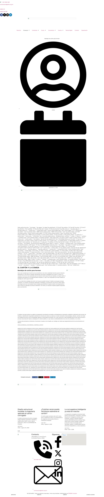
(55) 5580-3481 (6, 2)
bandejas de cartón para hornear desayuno (28, 337)
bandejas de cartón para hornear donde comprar (52, 337)
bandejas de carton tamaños (63, 369)
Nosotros (19, 30)
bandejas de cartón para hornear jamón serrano (44, 350)
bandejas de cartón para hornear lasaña (27, 354)
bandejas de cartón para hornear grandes (47, 344)
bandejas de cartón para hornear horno (69, 345)
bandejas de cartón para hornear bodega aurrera (60, 331)
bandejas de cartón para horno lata (31, 366)
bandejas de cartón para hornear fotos (49, 341)
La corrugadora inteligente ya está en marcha (75, 410)
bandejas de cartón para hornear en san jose (51, 340)
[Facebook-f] (1, 14)
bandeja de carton (22, 328)
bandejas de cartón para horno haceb (41, 360)
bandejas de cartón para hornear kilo (37, 351)
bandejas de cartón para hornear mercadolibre (69, 354)
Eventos (60, 30)
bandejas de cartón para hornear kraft (75, 351)
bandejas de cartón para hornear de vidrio (75, 335)
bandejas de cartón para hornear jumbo (66, 350)
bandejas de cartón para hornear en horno (72, 338)
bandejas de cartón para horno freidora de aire (56, 358)
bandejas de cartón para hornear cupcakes (54, 335)
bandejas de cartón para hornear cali (35, 332)
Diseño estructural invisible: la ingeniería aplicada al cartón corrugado (26, 412)
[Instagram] (7, 14)
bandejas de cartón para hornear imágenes (42, 347)
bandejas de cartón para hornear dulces (75, 337)
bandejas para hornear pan (38, 370)
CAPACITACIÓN (3, 11)
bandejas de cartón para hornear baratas (38, 329)
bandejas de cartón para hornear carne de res (29, 334)
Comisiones (34, 30)
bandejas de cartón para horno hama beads (39, 361)
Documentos (51, 30)
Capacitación (84, 30)
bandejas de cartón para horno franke (34, 358)
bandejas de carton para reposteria (31, 369)
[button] (35, 377)
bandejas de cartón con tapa (46, 328)
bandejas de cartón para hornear (61, 328)
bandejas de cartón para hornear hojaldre (47, 345)
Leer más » (20, 426)
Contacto (77, 30)
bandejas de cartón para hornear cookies (33, 335)
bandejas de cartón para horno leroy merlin (51, 366)
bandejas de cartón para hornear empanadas (28, 338)
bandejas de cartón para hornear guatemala (69, 344)
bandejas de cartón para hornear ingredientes (42, 348)
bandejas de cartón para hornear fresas (69, 341)
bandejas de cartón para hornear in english (64, 347)
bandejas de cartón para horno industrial (52, 363)
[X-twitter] (4, 14)
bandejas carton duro (32, 328)
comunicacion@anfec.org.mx (6, 4)
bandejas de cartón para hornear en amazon (50, 338)
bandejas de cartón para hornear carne (76, 332)
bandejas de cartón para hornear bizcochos (37, 331)
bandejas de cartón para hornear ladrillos (71, 353)
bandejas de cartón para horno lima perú (41, 367)
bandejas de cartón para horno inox (58, 364)
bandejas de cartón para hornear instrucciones (66, 348)
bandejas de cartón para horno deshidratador (41, 357)
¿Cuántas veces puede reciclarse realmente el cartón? (50, 411)
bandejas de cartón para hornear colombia (52, 334)
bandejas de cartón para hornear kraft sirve (29, 353)
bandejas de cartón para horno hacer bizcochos (62, 360)
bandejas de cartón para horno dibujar (63, 357)
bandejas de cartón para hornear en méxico (28, 340)
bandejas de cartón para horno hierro (59, 361)
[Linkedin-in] (10, 14)
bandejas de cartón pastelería (48, 369)
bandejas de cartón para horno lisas (61, 367)
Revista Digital (69, 30)
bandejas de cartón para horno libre (72, 366)
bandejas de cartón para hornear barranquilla (60, 329)
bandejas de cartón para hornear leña (47, 354)
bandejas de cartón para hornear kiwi (56, 351)
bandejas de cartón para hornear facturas (28, 341)
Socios (42, 30)
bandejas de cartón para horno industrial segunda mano (35, 364)
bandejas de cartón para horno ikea (33, 363)
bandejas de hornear (76, 369)
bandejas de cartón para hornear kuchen (50, 353)
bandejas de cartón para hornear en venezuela (73, 340)
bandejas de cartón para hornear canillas (55, 332)
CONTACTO (2, 9)
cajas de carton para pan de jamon (54, 370)
